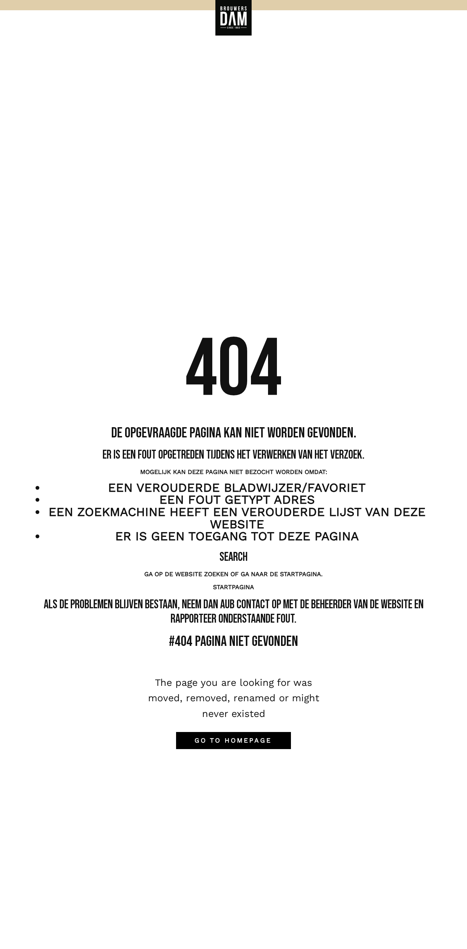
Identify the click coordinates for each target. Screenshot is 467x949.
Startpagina (233, 587)
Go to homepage (233, 740)
